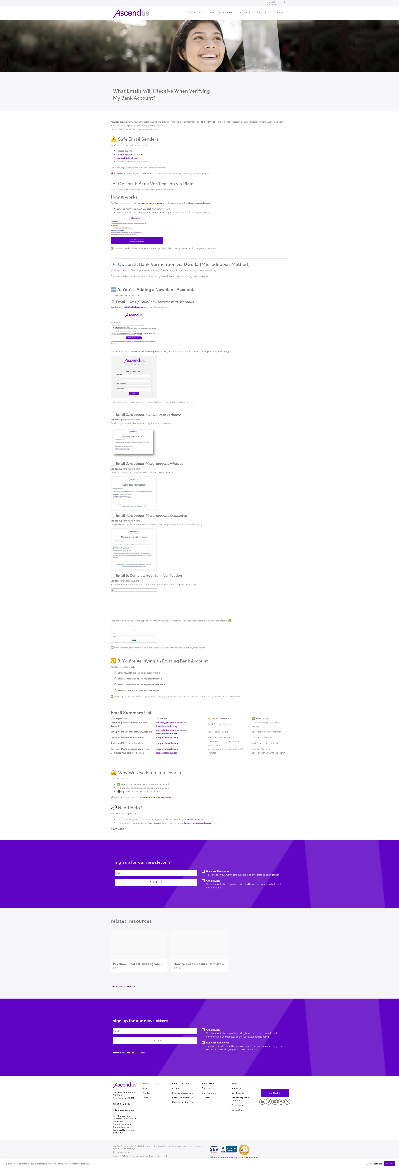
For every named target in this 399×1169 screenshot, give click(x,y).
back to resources (123, 986)
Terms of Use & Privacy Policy (156, 797)
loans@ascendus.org (167, 726)
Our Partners (209, 1092)
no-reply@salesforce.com (130, 154)
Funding (196, 12)
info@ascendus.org (124, 1109)
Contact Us (237, 1109)
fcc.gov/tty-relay (122, 1129)
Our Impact (237, 1092)
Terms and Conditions (143, 1155)
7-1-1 (120, 1132)
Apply (146, 1088)
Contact (279, 12)
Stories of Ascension (183, 1092)
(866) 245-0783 (121, 1104)
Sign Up (156, 882)
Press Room (237, 1105)
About (262, 12)
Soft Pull (162, 1155)
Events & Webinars (182, 1097)
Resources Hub (221, 12)
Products (148, 1092)
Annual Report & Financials (240, 1099)
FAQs (145, 1097)
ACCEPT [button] (389, 1163)
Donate (245, 12)
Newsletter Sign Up (182, 1102)
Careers (206, 1097)
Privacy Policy (120, 1155)
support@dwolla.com (128, 157)
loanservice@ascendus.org (198, 822)
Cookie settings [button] (374, 1163)
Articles (176, 1088)
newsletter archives (129, 1052)
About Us (236, 1088)
